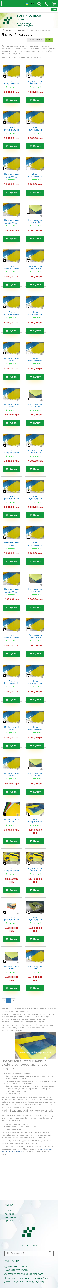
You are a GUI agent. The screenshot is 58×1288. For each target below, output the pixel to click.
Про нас (9, 1221)
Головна (9, 1211)
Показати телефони (16, 1270)
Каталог (9, 1214)
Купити (12, 100)
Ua (31, 3)
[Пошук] (50, 1253)
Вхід (54, 10)
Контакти (10, 1217)
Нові (48, 40)
